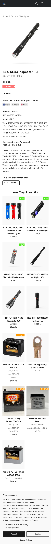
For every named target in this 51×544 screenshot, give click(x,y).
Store (13, 16)
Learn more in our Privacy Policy (15, 525)
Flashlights (24, 16)
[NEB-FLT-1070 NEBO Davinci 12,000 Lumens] (13, 300)
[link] (26, 539)
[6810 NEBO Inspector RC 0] (25, 43)
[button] (4, 3)
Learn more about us (11, 528)
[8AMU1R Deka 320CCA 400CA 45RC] (13, 454)
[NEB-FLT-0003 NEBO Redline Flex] (37, 300)
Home (5, 16)
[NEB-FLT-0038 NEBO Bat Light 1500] (37, 256)
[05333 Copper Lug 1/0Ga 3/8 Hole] (37, 347)
